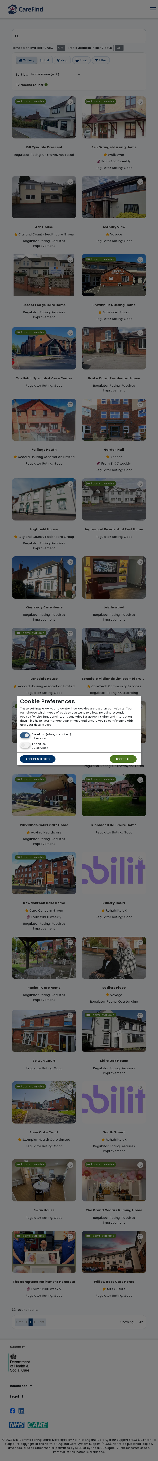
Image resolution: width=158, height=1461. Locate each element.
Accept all (123, 759)
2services (40, 748)
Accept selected (38, 759)
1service (39, 738)
